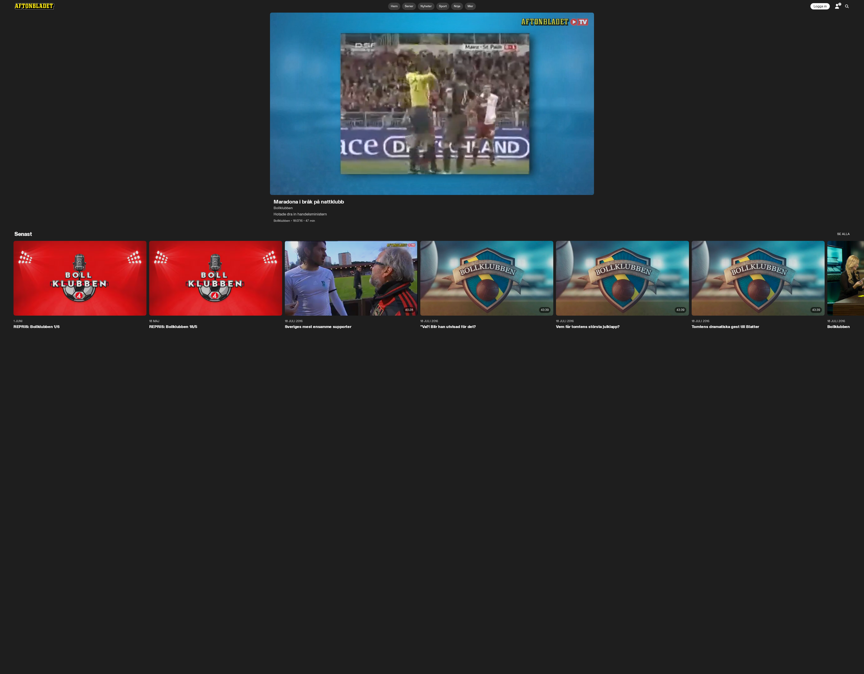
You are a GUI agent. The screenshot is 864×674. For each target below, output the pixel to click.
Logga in (820, 6)
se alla (843, 234)
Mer (470, 6)
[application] (432, 104)
